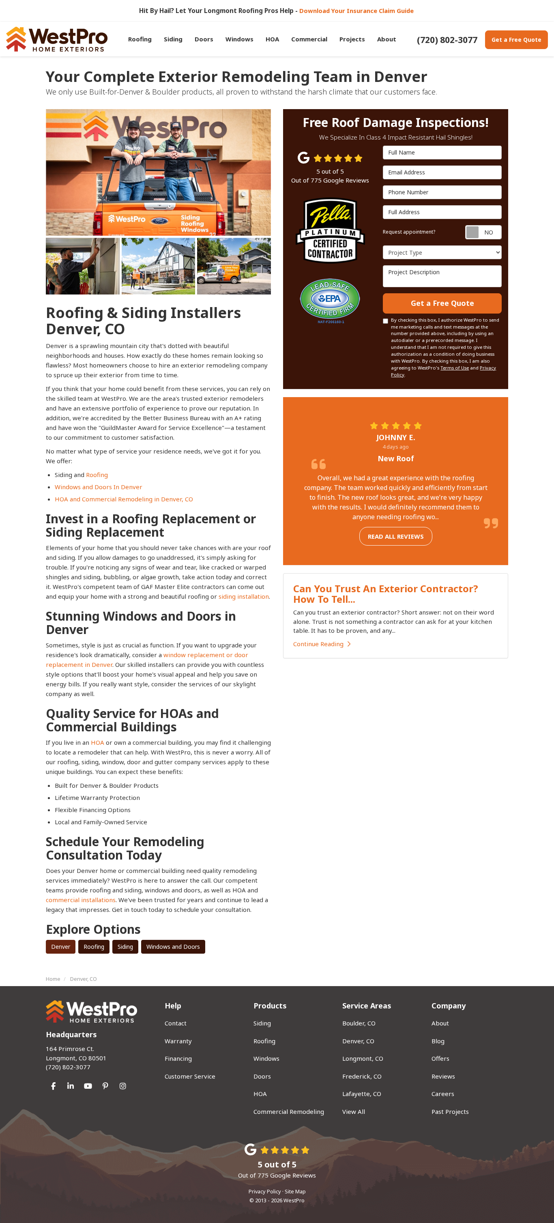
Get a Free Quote (516, 39)
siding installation (244, 596)
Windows (266, 1058)
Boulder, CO (359, 1023)
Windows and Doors (173, 946)
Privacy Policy (265, 1191)
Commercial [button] (309, 39)
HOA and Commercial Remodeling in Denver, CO (124, 499)
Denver (60, 946)
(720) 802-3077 (76, 1058)
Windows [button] (239, 39)
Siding (125, 946)
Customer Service (190, 1076)
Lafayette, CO (361, 1094)
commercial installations (81, 900)
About (440, 1023)
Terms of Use (454, 368)
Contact (176, 1023)
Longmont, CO (362, 1058)
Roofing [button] (140, 39)
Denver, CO (358, 1041)
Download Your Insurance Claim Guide (357, 10)
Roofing (97, 475)
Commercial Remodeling (288, 1111)
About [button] (386, 39)
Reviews (443, 1076)
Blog (438, 1041)
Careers (443, 1094)
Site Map (295, 1191)
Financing (178, 1058)
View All (353, 1111)
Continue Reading (318, 644)
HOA (98, 742)
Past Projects (450, 1111)
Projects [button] (352, 39)
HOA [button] (272, 39)
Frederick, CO (362, 1076)
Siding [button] (173, 39)
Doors (262, 1076)
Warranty (178, 1041)
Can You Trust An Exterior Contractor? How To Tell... (385, 594)
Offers (440, 1058)
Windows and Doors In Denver (99, 487)
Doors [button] (204, 39)
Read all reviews (396, 536)
